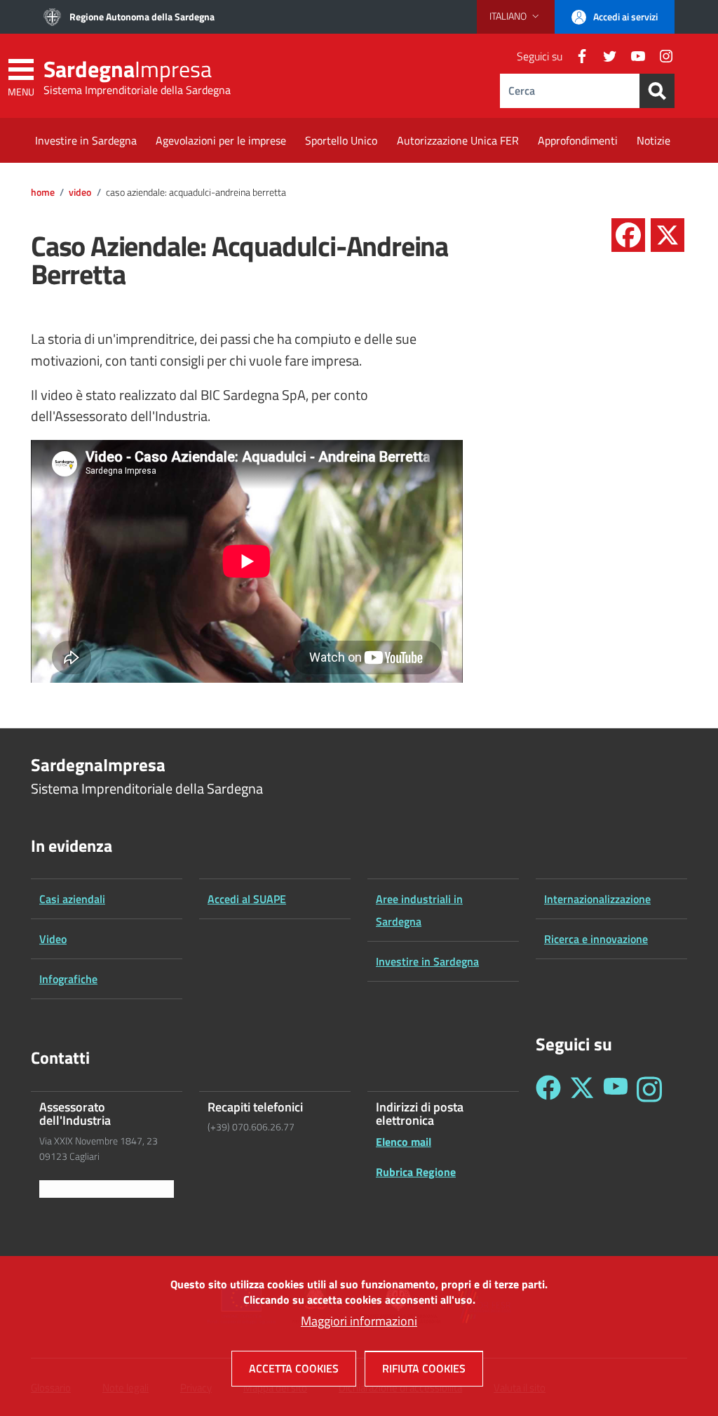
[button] (516, 16)
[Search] (657, 91)
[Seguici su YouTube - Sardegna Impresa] (615, 1089)
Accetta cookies (294, 1368)
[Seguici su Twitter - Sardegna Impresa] (582, 1089)
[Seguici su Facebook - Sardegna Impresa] (548, 1089)
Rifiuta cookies (424, 1368)
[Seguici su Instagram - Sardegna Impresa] (649, 1089)
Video (80, 192)
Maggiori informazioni (359, 1320)
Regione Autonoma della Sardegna (142, 16)
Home (43, 192)
